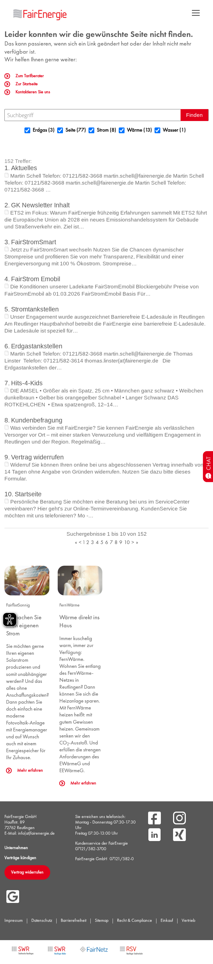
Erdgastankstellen (36, 346)
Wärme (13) (135, 130)
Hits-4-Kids (27, 383)
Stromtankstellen (35, 309)
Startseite (28, 494)
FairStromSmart (33, 242)
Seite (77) (71, 130)
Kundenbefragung (36, 420)
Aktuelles (24, 168)
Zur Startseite (27, 84)
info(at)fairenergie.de (36, 833)
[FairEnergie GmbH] (41, 14)
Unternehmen (16, 848)
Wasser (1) (170, 130)
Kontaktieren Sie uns (33, 92)
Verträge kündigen (20, 858)
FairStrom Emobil (35, 279)
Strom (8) (102, 130)
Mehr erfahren (30, 770)
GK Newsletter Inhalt (40, 205)
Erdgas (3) (40, 130)
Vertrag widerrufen (37, 457)
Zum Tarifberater (30, 76)
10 (127, 542)
